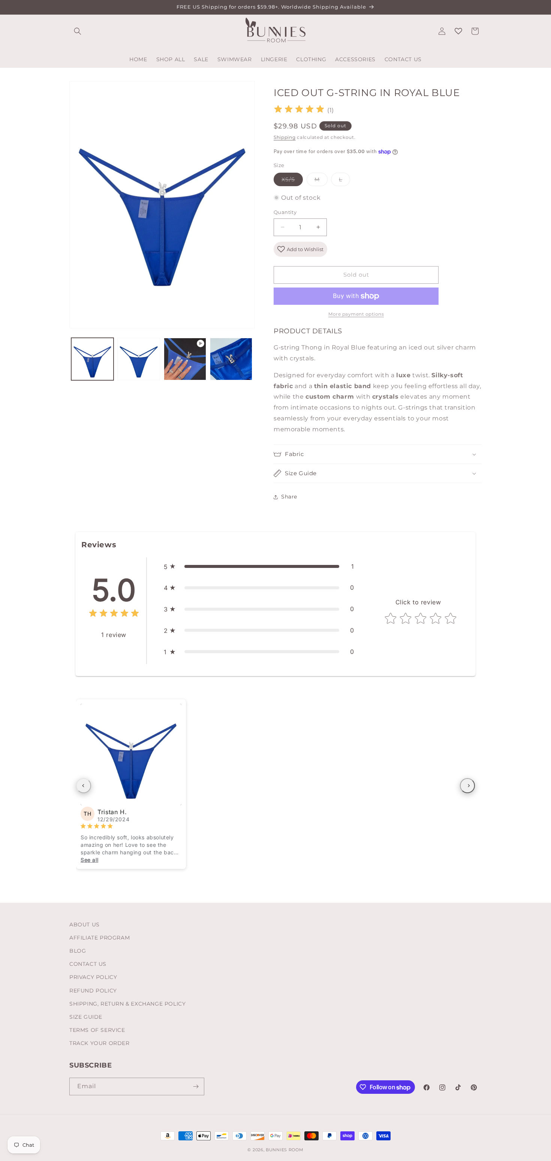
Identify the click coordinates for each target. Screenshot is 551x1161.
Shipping (285, 137)
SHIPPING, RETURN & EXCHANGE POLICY (127, 1003)
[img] (299, 110)
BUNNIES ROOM (284, 1149)
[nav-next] (467, 785)
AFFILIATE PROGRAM (99, 937)
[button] (77, 31)
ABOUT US (84, 924)
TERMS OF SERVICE (97, 1030)
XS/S (292, 181)
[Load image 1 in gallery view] (92, 359)
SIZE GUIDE (85, 1016)
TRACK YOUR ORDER (99, 1043)
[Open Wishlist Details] (458, 31)
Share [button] (289, 496)
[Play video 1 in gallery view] (185, 359)
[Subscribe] (195, 1086)
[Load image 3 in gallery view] (231, 359)
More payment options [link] (356, 314)
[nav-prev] (83, 785)
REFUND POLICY (93, 990)
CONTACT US (87, 964)
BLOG (77, 950)
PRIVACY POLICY (93, 977)
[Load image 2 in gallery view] (138, 359)
